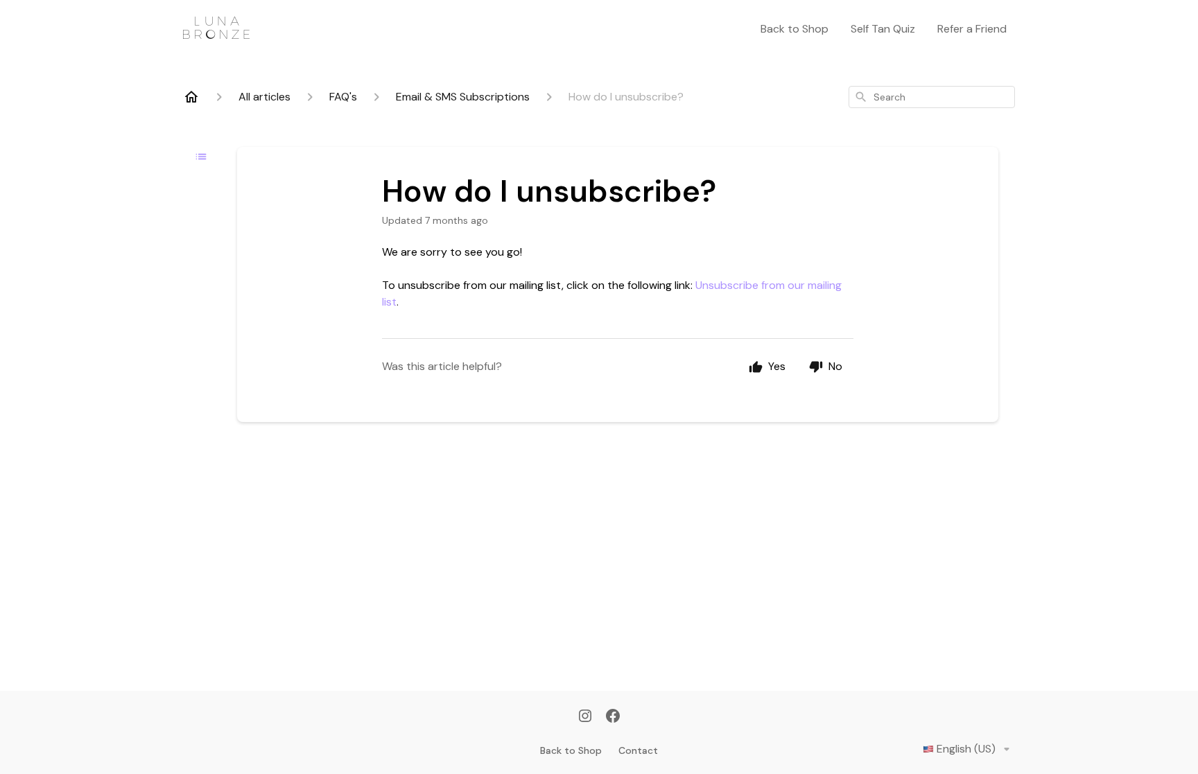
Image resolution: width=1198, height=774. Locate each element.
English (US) (966, 748)
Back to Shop (794, 28)
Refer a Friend (972, 28)
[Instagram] (585, 717)
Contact (638, 750)
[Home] (191, 97)
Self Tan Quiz (883, 28)
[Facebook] (613, 717)
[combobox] (932, 97)
